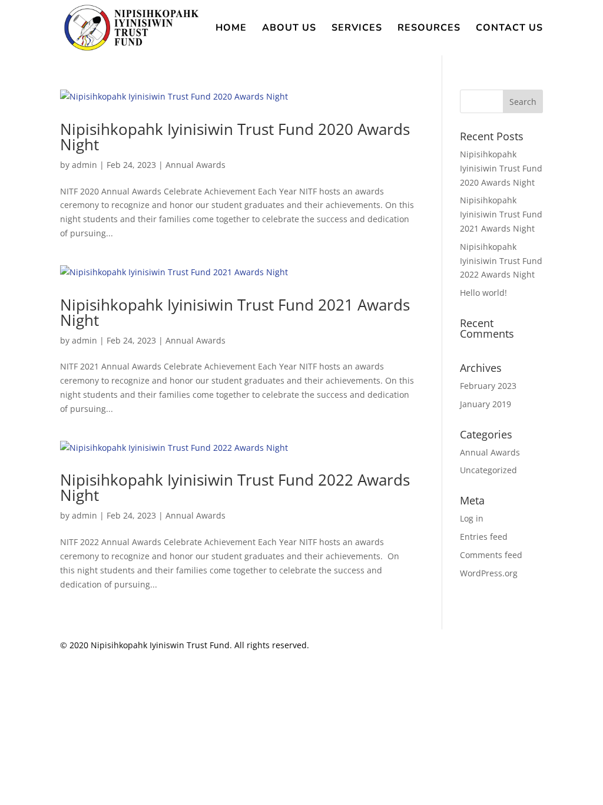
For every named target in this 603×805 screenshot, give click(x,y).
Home (231, 29)
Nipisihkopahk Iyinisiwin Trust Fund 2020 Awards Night (235, 136)
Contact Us (509, 29)
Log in (471, 518)
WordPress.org (489, 573)
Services (357, 29)
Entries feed (484, 536)
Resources (428, 29)
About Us (289, 29)
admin (84, 164)
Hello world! (483, 292)
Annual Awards (195, 164)
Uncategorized (488, 470)
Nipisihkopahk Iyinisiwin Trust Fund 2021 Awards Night (235, 312)
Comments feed (491, 554)
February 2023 (488, 385)
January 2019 (485, 404)
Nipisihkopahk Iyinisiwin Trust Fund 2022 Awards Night (235, 487)
